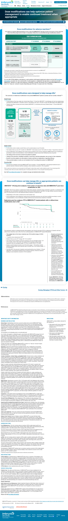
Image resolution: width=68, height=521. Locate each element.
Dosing (28, 5)
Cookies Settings (45, 515)
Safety (23, 5)
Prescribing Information (33, 2)
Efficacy (19, 5)
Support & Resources (47, 5)
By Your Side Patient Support (18, 2)
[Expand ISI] (66, 318)
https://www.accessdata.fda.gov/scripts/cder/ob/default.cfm (51, 501)
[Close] (46, 53)
